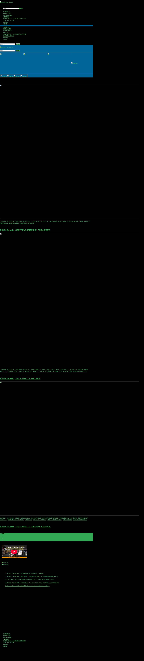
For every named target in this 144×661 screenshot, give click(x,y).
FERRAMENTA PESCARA (57, 221)
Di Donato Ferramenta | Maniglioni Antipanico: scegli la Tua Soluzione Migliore (31, 576)
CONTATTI (6, 12)
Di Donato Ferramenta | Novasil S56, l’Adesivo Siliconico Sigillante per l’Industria (32, 583)
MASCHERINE (14, 223)
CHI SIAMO (7, 13)
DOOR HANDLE (36, 370)
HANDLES (28, 371)
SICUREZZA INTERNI (27, 223)
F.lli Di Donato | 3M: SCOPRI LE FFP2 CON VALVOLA (25, 526)
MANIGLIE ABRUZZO (55, 371)
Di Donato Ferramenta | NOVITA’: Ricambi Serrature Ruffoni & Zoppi (27, 586)
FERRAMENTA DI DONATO (39, 221)
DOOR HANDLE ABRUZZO (50, 370)
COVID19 (3, 221)
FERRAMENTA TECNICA (75, 221)
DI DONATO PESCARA (22, 221)
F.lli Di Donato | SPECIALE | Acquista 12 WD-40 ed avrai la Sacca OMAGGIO (29, 580)
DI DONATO (10, 221)
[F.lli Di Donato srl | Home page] (6, 2)
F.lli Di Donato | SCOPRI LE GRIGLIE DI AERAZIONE (25, 230)
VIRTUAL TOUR (8, 20)
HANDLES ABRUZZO (39, 371)
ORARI (5, 22)
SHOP (5, 24)
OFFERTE (6, 17)
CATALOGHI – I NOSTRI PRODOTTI (14, 19)
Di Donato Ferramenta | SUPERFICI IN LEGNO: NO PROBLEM (24, 573)
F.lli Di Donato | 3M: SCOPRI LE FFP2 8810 (20, 378)
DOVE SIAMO (7, 15)
